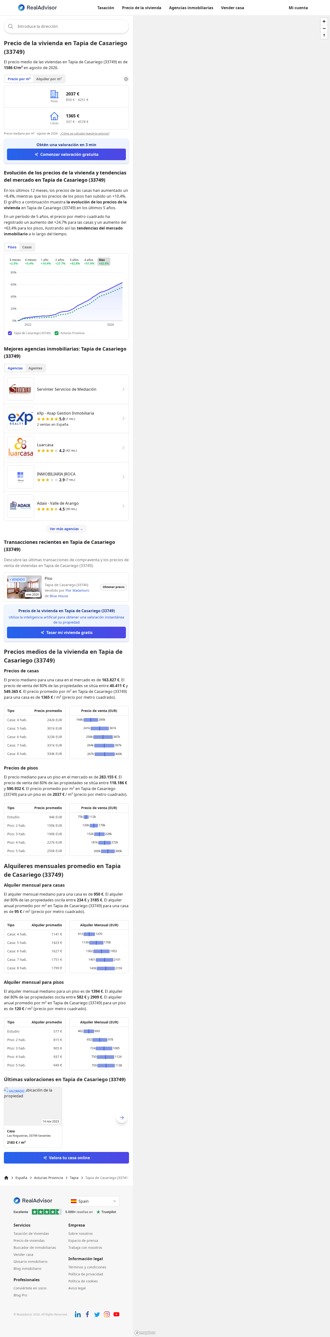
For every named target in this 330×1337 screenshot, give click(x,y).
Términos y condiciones (87, 1267)
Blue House (59, 596)
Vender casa (232, 7)
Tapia (74, 1177)
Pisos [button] (12, 247)
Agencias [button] (15, 368)
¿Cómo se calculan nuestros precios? (84, 133)
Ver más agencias (66, 528)
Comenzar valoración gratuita (69, 154)
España (21, 1177)
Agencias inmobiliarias (191, 7)
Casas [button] (27, 247)
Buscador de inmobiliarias (35, 1247)
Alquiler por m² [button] (49, 79)
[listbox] (66, 1117)
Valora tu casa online (69, 1157)
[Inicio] (6, 1177)
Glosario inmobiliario (30, 1261)
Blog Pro (20, 1295)
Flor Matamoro (77, 590)
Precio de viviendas (29, 1240)
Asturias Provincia (48, 1177)
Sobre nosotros (80, 1233)
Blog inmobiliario (27, 1268)
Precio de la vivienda (141, 7)
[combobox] (66, 26)
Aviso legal (77, 1288)
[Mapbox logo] (145, 1333)
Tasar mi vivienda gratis (69, 632)
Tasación (105, 7)
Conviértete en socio (30, 1288)
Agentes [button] (35, 368)
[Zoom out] (324, 28)
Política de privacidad (85, 1274)
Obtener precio (113, 587)
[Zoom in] (324, 21)
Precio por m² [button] (19, 79)
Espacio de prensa (83, 1240)
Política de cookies (83, 1281)
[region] (231, 676)
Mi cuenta (298, 7)
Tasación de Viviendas (31, 1233)
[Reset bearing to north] (324, 35)
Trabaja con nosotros (85, 1247)
